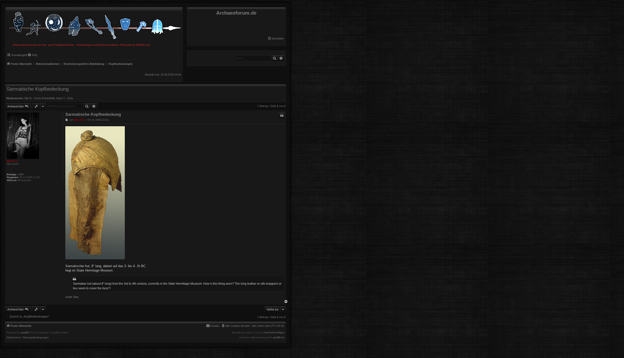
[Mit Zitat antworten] (282, 115)
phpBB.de (278, 337)
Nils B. (28, 98)
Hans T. (60, 98)
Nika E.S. (12, 161)
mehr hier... (73, 297)
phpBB (25, 332)
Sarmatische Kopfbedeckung (38, 89)
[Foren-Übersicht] (94, 24)
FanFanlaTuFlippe (274, 332)
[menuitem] (276, 38)
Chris (70, 98)
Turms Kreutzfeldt (44, 98)
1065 (21, 174)
